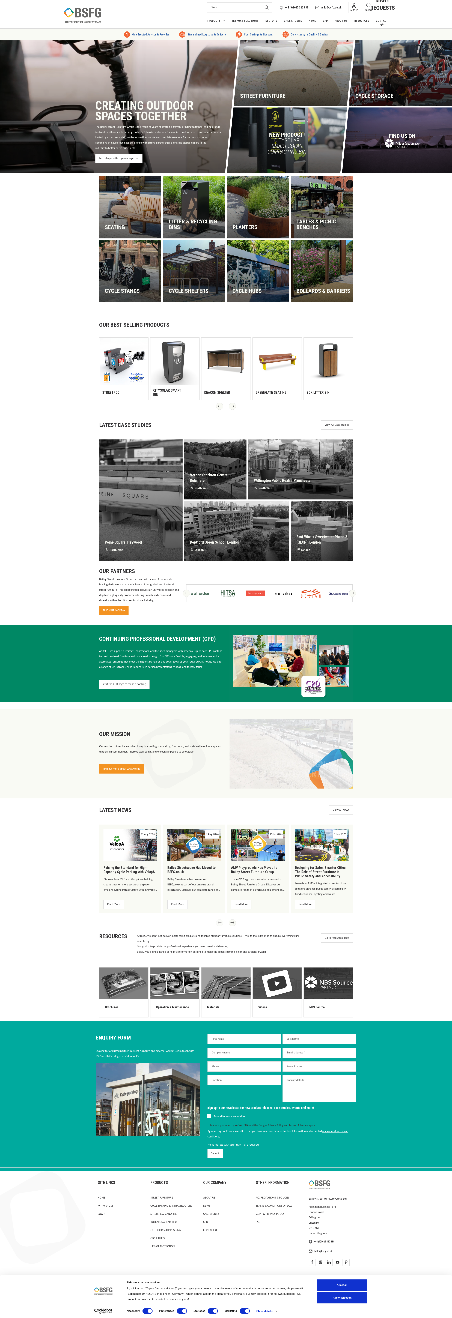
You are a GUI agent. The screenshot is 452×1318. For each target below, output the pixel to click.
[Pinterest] (346, 1262)
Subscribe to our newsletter (229, 1116)
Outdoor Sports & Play (165, 1230)
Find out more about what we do (121, 769)
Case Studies (211, 1214)
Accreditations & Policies (272, 1197)
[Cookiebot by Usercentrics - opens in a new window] (103, 1311)
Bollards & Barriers (163, 1222)
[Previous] (219, 406)
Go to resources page (337, 938)
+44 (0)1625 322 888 (296, 7)
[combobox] (234, 7)
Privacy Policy (275, 1125)
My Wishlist (105, 1206)
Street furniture (161, 1197)
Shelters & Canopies (163, 1214)
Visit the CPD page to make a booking (124, 684)
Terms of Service (298, 1125)
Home (101, 1197)
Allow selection (342, 1297)
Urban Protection (162, 1246)
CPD (205, 1222)
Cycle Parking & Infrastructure (171, 1206)
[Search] (266, 7)
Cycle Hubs (157, 1238)
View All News (341, 810)
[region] (226, 367)
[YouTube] (337, 1262)
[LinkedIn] (329, 1262)
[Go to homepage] (82, 15)
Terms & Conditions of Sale (274, 1206)
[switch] (182, 1311)
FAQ (258, 1222)
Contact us (210, 1230)
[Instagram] (320, 1262)
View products (117, 228)
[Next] (232, 406)
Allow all (342, 1284)
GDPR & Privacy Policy (270, 1214)
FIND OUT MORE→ (114, 610)
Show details (264, 1311)
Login (101, 1214)
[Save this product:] (141, 393)
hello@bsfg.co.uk (331, 7)
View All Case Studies (337, 425)
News (206, 1206)
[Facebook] (312, 1262)
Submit (215, 1153)
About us (209, 1197)
